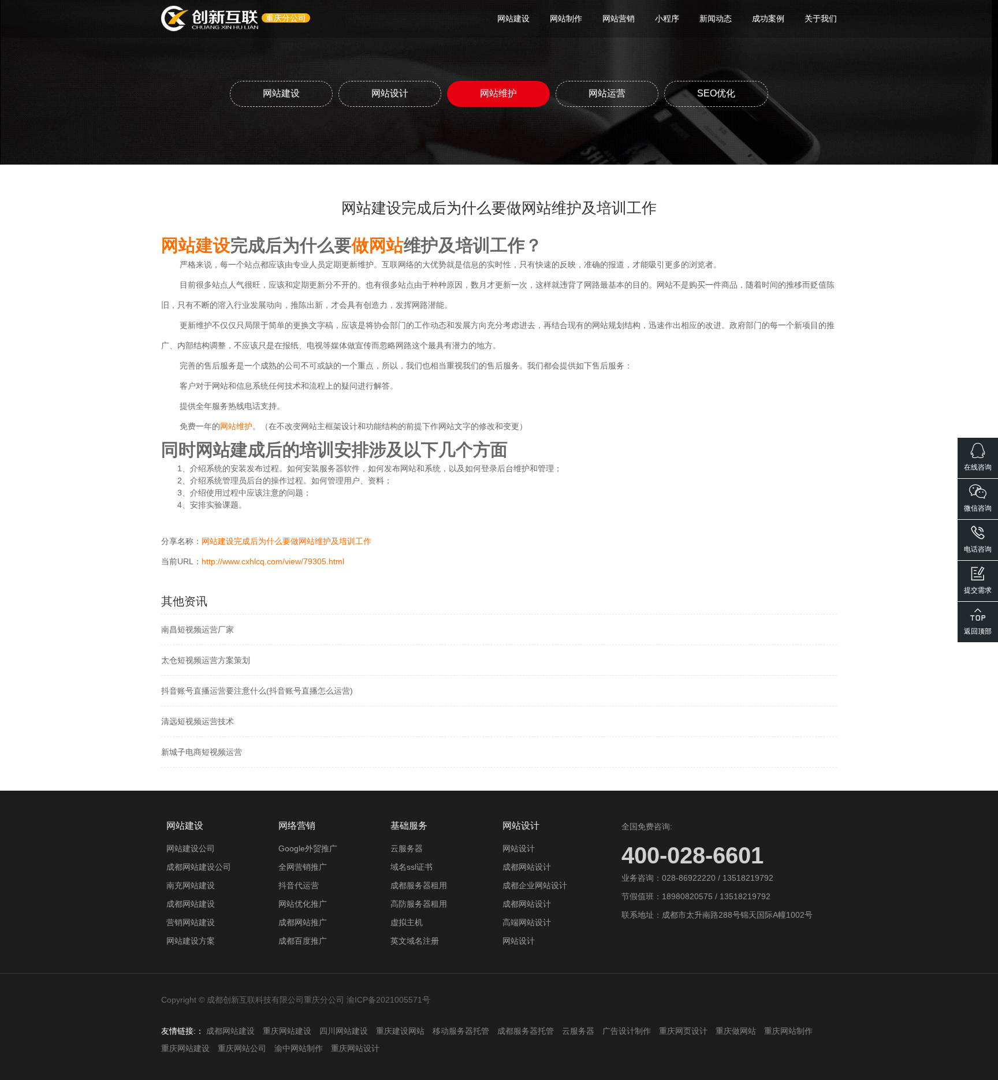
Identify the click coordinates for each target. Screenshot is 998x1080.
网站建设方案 (190, 940)
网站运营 (607, 93)
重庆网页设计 (683, 1031)
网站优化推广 (302, 903)
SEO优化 (716, 93)
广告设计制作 (626, 1031)
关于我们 (821, 18)
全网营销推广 (302, 867)
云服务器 (406, 848)
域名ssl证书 (411, 867)
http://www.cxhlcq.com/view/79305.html (273, 561)
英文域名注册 (414, 940)
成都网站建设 (190, 903)
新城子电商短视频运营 (201, 752)
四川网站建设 (343, 1031)
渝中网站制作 (298, 1048)
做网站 (378, 245)
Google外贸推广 (307, 848)
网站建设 (513, 18)
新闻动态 (715, 18)
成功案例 (768, 18)
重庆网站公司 (242, 1048)
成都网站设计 (526, 867)
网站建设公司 (190, 848)
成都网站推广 (302, 922)
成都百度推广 (302, 940)
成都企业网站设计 (534, 885)
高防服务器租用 (418, 903)
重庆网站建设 (287, 1031)
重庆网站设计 (355, 1048)
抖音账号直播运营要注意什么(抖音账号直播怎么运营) (257, 690)
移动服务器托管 (461, 1031)
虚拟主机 (406, 922)
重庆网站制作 (788, 1031)
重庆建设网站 (400, 1031)
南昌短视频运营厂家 (197, 629)
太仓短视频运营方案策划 (205, 660)
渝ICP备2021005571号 (388, 999)
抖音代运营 (298, 885)
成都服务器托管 (525, 1031)
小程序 (667, 18)
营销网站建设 (190, 922)
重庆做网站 (736, 1031)
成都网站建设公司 (198, 867)
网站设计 (389, 93)
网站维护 (498, 93)
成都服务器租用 (418, 885)
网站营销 (618, 18)
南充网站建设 (190, 885)
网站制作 (566, 18)
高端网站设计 (526, 922)
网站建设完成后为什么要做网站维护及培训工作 (286, 541)
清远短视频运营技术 (197, 721)
